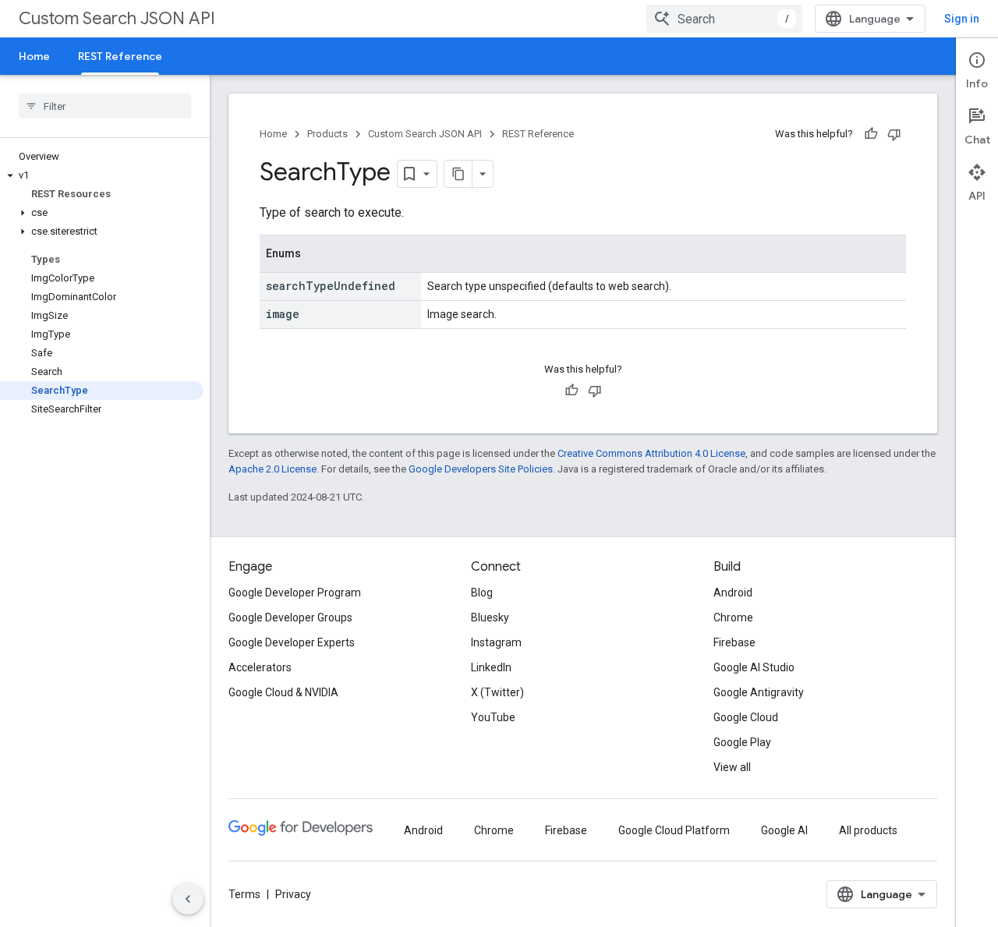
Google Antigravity (758, 692)
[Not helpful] (894, 134)
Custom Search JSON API (117, 18)
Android (732, 592)
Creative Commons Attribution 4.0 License (651, 453)
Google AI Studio (754, 667)
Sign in (961, 18)
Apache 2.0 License (272, 469)
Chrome (733, 617)
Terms (244, 894)
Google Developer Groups (290, 617)
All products (868, 830)
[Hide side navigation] (187, 899)
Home (34, 56)
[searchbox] (105, 106)
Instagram (496, 642)
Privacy (293, 894)
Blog (482, 592)
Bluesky (490, 617)
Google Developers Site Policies (481, 469)
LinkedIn (491, 667)
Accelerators (260, 667)
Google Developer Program (294, 592)
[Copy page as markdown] (458, 174)
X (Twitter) (497, 692)
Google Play (742, 742)
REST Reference (120, 56)
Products (327, 134)
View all (732, 767)
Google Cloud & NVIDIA (283, 692)
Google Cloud (745, 717)
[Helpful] (871, 134)
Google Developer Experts (291, 642)
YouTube (493, 717)
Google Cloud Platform (674, 830)
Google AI (784, 830)
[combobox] (724, 19)
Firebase (734, 642)
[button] (101, 175)
